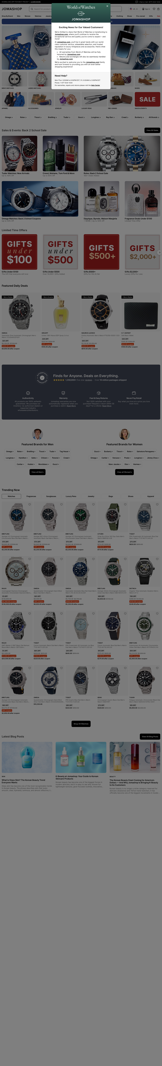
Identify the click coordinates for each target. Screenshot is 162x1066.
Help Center (95, 85)
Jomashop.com (61, 34)
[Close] (107, 6)
